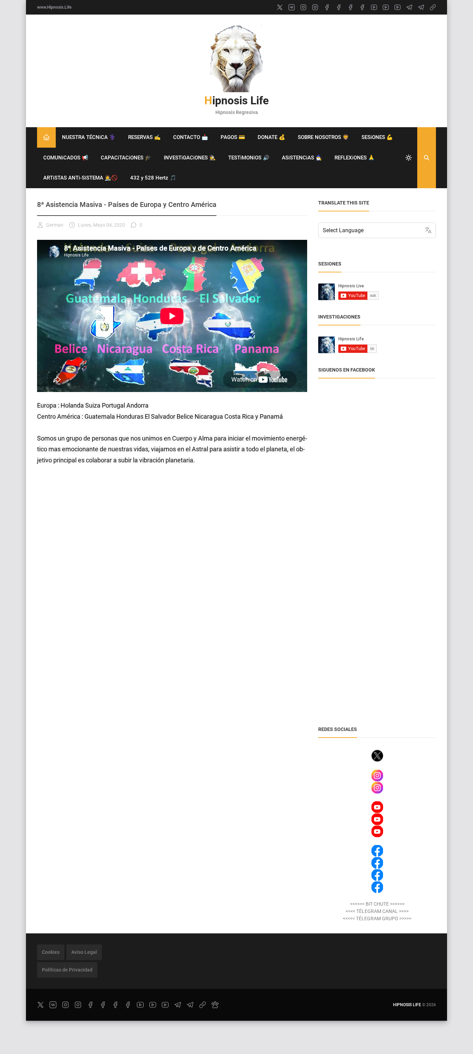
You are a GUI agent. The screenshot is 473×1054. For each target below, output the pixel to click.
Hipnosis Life (236, 100)
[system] (408, 157)
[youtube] (374, 7)
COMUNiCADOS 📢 (65, 158)
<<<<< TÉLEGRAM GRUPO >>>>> (377, 918)
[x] (280, 7)
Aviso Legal (84, 952)
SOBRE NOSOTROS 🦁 (323, 137)
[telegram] (409, 7)
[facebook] (327, 7)
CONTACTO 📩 (190, 137)
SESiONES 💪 (377, 137)
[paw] (215, 1005)
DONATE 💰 (271, 137)
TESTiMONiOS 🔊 (248, 158)
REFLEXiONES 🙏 (354, 158)
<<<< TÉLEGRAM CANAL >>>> (377, 911)
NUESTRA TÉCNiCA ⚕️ (89, 137)
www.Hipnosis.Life (54, 7)
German (54, 225)
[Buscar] (426, 157)
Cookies (51, 952)
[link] (433, 7)
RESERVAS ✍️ (144, 137)
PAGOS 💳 (233, 137)
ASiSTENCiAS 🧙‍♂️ (302, 158)
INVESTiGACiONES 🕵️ (190, 158)
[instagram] (303, 7)
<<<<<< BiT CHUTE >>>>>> (377, 904)
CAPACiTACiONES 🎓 (126, 158)
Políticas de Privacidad (67, 970)
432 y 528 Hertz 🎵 (153, 178)
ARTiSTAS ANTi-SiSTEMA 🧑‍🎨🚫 (80, 178)
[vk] (291, 7)
